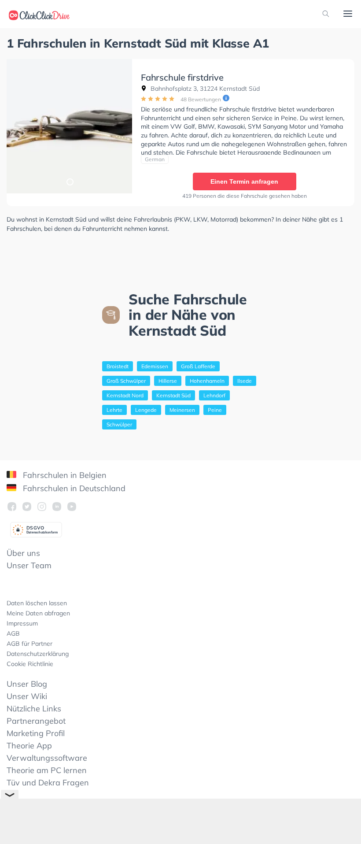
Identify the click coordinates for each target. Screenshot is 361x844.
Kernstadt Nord (125, 395)
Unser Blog (27, 684)
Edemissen (154, 366)
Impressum (22, 623)
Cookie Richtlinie (30, 664)
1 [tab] (69, 181)
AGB (13, 633)
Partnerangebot (36, 721)
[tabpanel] (69, 126)
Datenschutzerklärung (38, 654)
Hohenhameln (207, 381)
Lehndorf (214, 395)
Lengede (146, 410)
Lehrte (114, 410)
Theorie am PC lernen (47, 770)
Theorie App (29, 745)
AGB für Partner (29, 644)
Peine (215, 410)
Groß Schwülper (126, 381)
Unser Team (29, 565)
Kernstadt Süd (173, 395)
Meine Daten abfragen (38, 613)
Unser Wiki (27, 696)
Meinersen (182, 410)
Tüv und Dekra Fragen (48, 782)
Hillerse (167, 381)
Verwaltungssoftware (47, 758)
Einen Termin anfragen (244, 181)
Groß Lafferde (198, 366)
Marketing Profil (36, 733)
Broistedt (118, 366)
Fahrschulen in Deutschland (73, 488)
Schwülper (119, 424)
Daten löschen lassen (37, 603)
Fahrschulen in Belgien (64, 475)
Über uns (23, 553)
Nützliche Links (34, 708)
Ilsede (244, 381)
